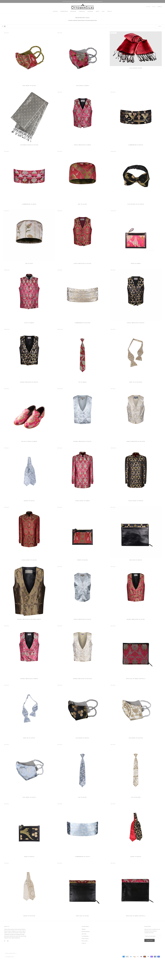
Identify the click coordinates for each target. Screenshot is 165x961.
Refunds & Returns (86, 931)
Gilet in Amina (29, 322)
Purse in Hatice (29, 856)
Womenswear (64, 11)
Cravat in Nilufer (29, 915)
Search (153, 6)
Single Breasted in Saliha (82, 263)
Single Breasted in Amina (82, 144)
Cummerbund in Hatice (135, 144)
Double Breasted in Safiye (82, 441)
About (97, 11)
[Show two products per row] (2, 26)
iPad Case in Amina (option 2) (135, 678)
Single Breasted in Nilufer (136, 441)
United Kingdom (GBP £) (10, 953)
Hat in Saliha (82, 204)
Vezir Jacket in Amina (82, 500)
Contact (109, 11)
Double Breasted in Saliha (136, 619)
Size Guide (84, 933)
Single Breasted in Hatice (136, 322)
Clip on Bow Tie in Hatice (135, 204)
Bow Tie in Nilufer (136, 382)
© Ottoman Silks (9, 956)
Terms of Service (85, 938)
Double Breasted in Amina (29, 678)
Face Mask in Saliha (29, 85)
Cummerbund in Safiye (82, 856)
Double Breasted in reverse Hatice (29, 619)
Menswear (73, 11)
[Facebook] (4, 941)
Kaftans (55, 11)
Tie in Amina (82, 382)
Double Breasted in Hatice (29, 382)
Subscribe (149, 940)
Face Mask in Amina (82, 85)
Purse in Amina (136, 263)
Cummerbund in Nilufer (82, 322)
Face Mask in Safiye (29, 797)
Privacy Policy (85, 940)
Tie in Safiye (82, 797)
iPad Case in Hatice (135, 560)
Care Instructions (85, 936)
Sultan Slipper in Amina (29, 441)
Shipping (83, 929)
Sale (103, 11)
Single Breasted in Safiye (82, 619)
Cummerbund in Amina (29, 204)
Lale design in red (135, 68)
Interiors (90, 11)
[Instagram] (7, 941)
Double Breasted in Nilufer (82, 678)
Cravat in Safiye (29, 500)
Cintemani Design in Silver (29, 144)
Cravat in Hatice (135, 856)
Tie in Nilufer (135, 797)
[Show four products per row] (4, 26)
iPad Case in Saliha (82, 915)
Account (148, 6)
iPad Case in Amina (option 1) (135, 915)
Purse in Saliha (82, 560)
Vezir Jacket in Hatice (135, 500)
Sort (159, 26)
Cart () (159, 6)
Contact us (84, 943)
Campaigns (82, 11)
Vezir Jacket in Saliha (29, 560)
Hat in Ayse (29, 263)
